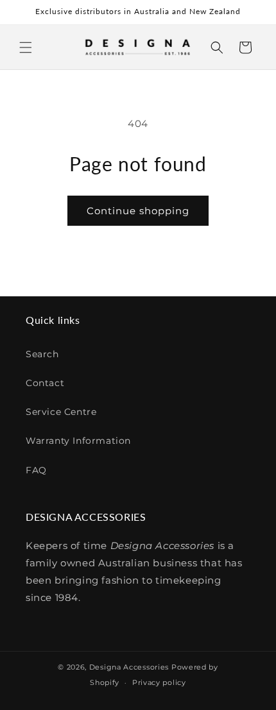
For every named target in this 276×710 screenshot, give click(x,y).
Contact (45, 383)
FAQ (36, 470)
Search (42, 354)
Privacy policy (159, 682)
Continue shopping (138, 211)
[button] (26, 47)
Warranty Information (78, 440)
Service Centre (61, 412)
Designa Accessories (129, 667)
